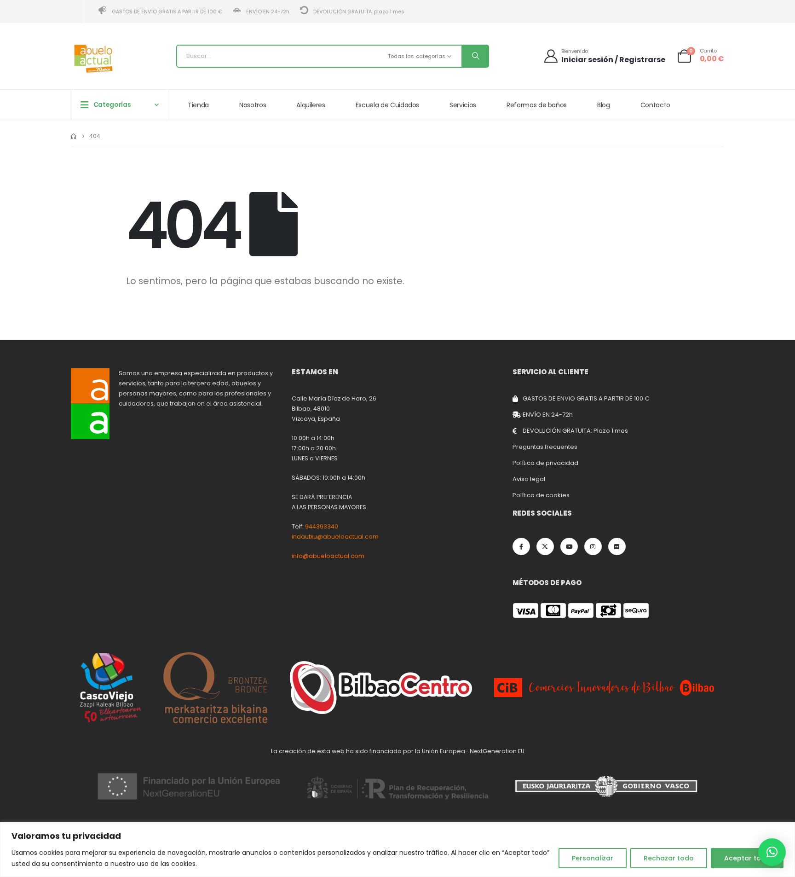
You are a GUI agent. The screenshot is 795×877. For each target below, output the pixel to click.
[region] (397, 849)
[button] (772, 852)
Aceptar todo (747, 858)
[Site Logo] (94, 59)
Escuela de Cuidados (387, 105)
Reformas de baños (537, 105)
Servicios (462, 105)
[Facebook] (521, 546)
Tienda (198, 105)
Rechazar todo (669, 858)
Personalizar (592, 858)
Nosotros (252, 105)
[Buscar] (474, 56)
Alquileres (310, 105)
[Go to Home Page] (73, 136)
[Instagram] (593, 546)
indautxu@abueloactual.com (335, 536)
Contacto (655, 105)
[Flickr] (617, 546)
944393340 (321, 526)
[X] (545, 546)
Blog (603, 105)
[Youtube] (569, 546)
